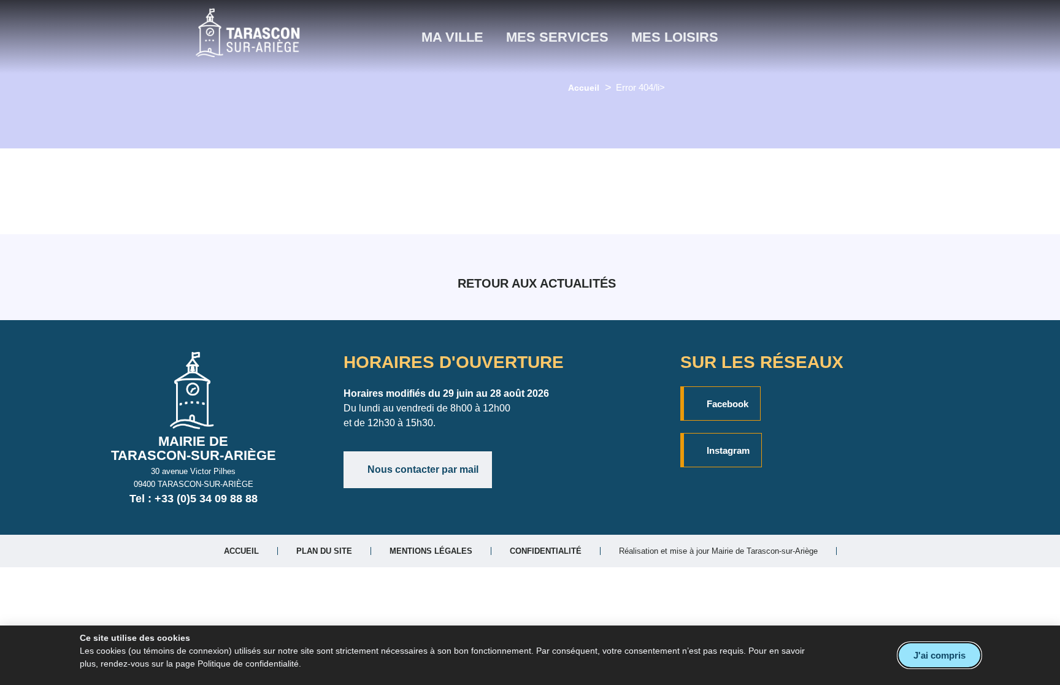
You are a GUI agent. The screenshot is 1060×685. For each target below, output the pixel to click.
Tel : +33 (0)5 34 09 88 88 (193, 498)
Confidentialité (546, 551)
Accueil (583, 88)
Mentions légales (431, 551)
